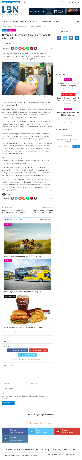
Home (5, 22)
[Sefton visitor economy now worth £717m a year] (27, 238)
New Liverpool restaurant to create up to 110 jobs (23, 328)
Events (24, 2)
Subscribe (76, 146)
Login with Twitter (29, 355)
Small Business (10, 296)
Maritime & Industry (29, 22)
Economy (14, 22)
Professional (46, 22)
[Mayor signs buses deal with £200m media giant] (27, 274)
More (56, 22)
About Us (17, 450)
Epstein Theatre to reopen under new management (43, 212)
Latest (5, 30)
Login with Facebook (19, 350)
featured (9, 194)
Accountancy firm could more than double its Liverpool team (13, 212)
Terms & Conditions (69, 450)
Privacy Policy (56, 450)
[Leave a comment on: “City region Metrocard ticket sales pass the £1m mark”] (51, 48)
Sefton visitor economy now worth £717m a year (22, 256)
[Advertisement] (68, 57)
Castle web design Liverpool (66, 454)
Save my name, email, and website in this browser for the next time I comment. (25, 397)
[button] (54, 11)
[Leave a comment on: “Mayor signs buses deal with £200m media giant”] (72, 118)
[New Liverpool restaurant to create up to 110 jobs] (27, 310)
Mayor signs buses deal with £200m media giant (22, 292)
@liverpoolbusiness (45, 414)
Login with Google (39, 350)
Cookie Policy (44, 450)
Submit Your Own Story (30, 450)
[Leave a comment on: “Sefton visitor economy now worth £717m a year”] (72, 89)
